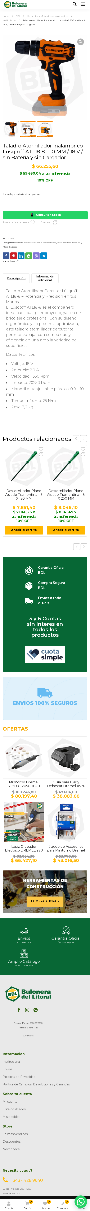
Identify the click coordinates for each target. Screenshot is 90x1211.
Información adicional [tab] (45, 278)
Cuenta (9, 1208)
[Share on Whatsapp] (28, 255)
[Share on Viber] (36, 255)
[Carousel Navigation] (80, 438)
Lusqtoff (14, 261)
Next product (84, 546)
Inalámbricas (9, 20)
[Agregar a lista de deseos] (33, 222)
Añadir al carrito (24, 530)
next (83, 438)
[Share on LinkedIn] (21, 255)
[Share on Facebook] (6, 255)
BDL (18, 16)
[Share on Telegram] (43, 255)
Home (6, 16)
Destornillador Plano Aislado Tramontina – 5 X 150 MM (23, 494)
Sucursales (28, 1035)
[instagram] (27, 1010)
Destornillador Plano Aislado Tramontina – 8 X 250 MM (66, 494)
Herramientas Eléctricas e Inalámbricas (47, 16)
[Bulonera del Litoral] (15, 4)
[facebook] (18, 1010)
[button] (80, 41)
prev (76, 438)
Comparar (63, 1205)
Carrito (27, 1205)
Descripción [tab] (16, 278)
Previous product (76, 546)
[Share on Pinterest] (13, 255)
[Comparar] (55, 222)
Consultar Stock (48, 215)
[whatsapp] (35, 1010)
